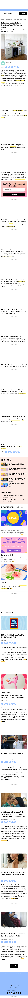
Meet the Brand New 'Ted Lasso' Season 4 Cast (13, 755)
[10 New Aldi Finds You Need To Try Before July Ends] (14, 623)
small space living (15, 419)
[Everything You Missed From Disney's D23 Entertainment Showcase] (4, 485)
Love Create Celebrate (8, 256)
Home (2, 19)
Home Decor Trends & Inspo (20, 19)
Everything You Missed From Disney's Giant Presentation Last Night (17, 484)
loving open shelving (18, 110)
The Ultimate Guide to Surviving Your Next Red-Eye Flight (13, 935)
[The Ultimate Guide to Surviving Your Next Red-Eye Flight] (14, 919)
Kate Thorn (9, 62)
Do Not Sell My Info (14, 978)
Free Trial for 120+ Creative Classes (13, 10)
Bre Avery (4, 640)
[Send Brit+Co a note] (20, 993)
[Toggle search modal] (17, 13)
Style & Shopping (8, 19)
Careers (13, 976)
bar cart (11, 223)
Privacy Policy (15, 983)
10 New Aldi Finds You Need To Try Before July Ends (12, 636)
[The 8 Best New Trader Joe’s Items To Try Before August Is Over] (4, 475)
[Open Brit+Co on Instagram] (12, 993)
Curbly (2, 286)
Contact (20, 976)
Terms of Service (7, 983)
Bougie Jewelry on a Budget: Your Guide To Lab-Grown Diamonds (13, 873)
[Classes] (14, 572)
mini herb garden (20, 281)
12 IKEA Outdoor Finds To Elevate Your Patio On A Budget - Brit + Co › (13, 500)
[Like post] (19, 452)
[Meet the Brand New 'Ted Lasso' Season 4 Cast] (14, 742)
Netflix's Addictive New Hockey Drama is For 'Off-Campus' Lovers (17, 479)
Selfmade (4, 528)
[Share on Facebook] (6, 67)
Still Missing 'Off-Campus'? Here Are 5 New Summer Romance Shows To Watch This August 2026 (17, 464)
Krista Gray (4, 939)
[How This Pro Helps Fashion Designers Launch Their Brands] (14, 682)
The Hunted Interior (20, 179)
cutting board (13, 146)
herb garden (11, 83)
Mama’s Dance (22, 393)
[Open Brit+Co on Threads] (16, 993)
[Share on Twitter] (12, 67)
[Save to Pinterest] (9, 67)
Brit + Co (4, 877)
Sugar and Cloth (10, 226)
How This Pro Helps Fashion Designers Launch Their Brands (12, 696)
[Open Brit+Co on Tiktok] (18, 993)
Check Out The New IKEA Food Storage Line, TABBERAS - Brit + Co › (14, 496)
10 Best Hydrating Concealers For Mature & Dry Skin (17, 469)
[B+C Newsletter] (14, 545)
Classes (3, 582)
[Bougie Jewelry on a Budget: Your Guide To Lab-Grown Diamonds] (14, 861)
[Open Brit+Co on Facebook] (7, 993)
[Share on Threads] (18, 67)
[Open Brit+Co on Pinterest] (9, 993)
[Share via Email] (15, 67)
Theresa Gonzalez (6, 700)
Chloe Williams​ (5, 759)
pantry (2, 75)
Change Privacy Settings (14, 985)
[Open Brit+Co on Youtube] (14, 993)
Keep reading (7, 779)
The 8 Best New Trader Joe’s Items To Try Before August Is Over (17, 474)
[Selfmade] (14, 518)
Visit (21, 534)
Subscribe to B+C (7, 555)
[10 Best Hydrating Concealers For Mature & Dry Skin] (4, 469)
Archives (21, 983)
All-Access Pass (23, 585)
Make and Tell (21, 341)
